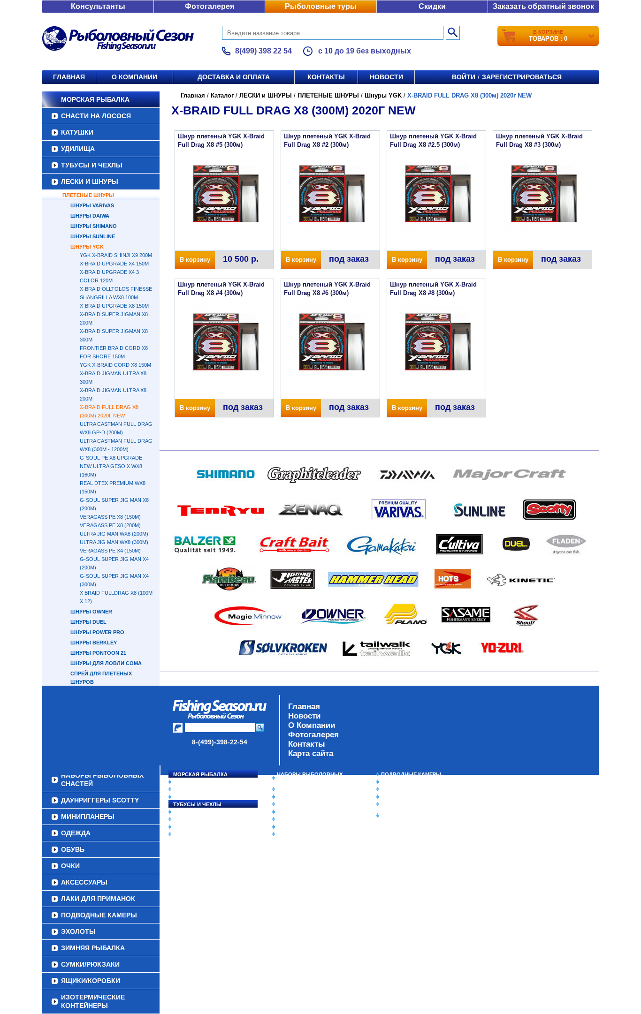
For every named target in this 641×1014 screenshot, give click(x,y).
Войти (463, 77)
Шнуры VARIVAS (92, 205)
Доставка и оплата (234, 77)
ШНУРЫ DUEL (88, 622)
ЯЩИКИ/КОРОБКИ (404, 804)
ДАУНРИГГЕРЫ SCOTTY (307, 789)
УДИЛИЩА (78, 148)
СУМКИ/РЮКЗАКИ (404, 797)
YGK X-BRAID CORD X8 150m (115, 365)
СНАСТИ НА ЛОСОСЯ (96, 116)
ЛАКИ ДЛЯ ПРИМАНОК (306, 834)
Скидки (432, 6)
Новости (386, 77)
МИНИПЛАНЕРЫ (298, 797)
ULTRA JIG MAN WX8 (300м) (114, 542)
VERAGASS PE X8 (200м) (110, 525)
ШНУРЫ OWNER (91, 611)
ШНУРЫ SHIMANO (93, 226)
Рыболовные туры (321, 6)
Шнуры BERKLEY (93, 642)
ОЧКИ (284, 819)
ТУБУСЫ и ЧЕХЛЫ (91, 165)
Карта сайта (310, 753)
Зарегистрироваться (522, 77)
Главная (69, 77)
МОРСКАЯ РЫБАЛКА (95, 99)
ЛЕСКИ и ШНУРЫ (89, 181)
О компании (134, 77)
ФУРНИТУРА (189, 834)
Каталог (222, 95)
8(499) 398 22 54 (263, 51)
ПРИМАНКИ (188, 819)
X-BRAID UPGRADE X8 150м (114, 306)
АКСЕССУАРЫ (295, 827)
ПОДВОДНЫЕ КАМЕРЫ (411, 774)
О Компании (311, 725)
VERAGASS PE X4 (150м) (110, 550)
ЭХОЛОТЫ (395, 782)
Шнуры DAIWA (89, 216)
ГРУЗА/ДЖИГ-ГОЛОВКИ (203, 827)
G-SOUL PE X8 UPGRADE (111, 458)
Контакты (326, 77)
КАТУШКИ (77, 132)
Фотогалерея (209, 6)
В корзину (195, 259)
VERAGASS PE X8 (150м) (110, 517)
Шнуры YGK (87, 247)
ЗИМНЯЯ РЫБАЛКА (406, 789)
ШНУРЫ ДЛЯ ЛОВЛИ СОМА (106, 663)
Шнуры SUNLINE (92, 236)
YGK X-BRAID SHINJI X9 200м (116, 255)
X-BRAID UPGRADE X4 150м (114, 263)
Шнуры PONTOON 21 (98, 653)
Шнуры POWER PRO (97, 632)
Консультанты (98, 6)
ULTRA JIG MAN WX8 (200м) (114, 534)
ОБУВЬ (286, 812)
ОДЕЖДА (288, 804)
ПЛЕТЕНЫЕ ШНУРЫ (88, 195)
